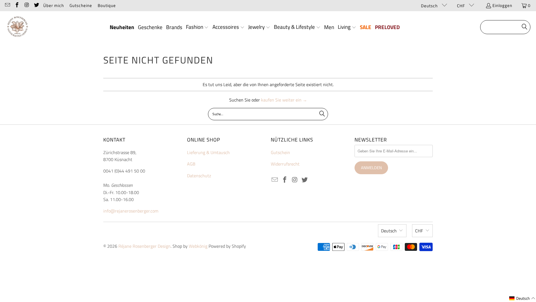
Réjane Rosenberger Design (144, 246)
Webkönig (198, 246)
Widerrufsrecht (285, 164)
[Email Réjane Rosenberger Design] (7, 5)
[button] (197, 27)
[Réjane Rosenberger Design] (17, 27)
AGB (191, 164)
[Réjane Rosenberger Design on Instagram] (26, 5)
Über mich (53, 5)
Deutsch (430, 6)
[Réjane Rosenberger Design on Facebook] (17, 5)
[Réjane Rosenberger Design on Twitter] (36, 5)
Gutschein (280, 152)
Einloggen (502, 5)
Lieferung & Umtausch (208, 152)
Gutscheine (81, 5)
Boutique (107, 5)
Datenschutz (199, 175)
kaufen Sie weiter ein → (284, 99)
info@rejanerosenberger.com (130, 210)
